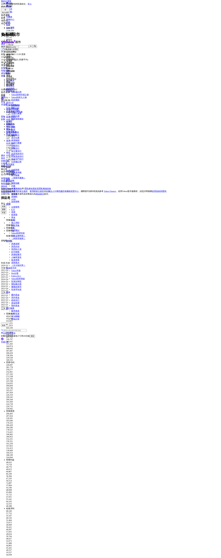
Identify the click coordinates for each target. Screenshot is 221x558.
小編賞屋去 (16, 257)
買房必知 (15, 246)
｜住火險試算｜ (18, 265)
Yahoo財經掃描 (18, 279)
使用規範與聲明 (159, 191)
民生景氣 (15, 225)
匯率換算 (15, 311)
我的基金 (15, 305)
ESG (13, 228)
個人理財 (15, 223)
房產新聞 (15, 244)
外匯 (13, 220)
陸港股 (14, 215)
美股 (13, 212)
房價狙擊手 (16, 254)
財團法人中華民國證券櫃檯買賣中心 (62, 191)
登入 (30, 4)
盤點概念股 (16, 284)
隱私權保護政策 (31, 188)
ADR (13, 199)
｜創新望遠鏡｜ (18, 238)
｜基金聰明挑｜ (18, 236)
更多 (3, 325)
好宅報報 (15, 252)
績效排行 (15, 300)
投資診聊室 (16, 281)
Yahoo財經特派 (18, 233)
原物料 (14, 197)
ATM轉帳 (15, 316)
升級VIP (4, 342)
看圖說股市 (16, 287)
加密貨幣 (15, 202)
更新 (32, 336)
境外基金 (15, 297)
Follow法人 (16, 276)
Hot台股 (14, 273)
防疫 (8, 179)
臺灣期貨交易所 (37, 191)
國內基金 (15, 295)
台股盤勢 (15, 207)
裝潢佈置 (15, 260)
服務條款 (18, 188)
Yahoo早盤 (16, 271)
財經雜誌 (15, 230)
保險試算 (15, 319)
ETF (13, 209)
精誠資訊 (40, 194)
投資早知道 (16, 289)
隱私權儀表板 (45, 188)
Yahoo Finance (110, 191)
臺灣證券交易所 (20, 191)
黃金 (13, 217)
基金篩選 (15, 303)
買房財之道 (16, 249)
